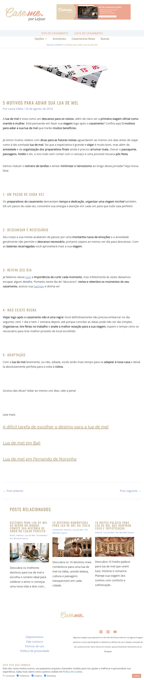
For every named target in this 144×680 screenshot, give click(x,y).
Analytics (38, 676)
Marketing (51, 676)
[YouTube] (115, 631)
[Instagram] (101, 631)
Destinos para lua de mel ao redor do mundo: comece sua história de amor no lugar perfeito (29, 526)
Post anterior (13, 490)
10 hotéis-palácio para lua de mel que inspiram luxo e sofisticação (113, 525)
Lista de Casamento (88, 33)
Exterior (20, 535)
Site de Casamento (54, 33)
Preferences (24, 676)
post (28, 277)
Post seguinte (130, 490)
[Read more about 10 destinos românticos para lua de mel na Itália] (72, 547)
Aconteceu (59, 38)
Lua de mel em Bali (21, 443)
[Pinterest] (108, 631)
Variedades (41, 535)
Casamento (57, 529)
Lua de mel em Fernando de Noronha (39, 459)
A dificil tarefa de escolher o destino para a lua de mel (56, 427)
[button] (45, 39)
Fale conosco (34, 641)
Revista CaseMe (54, 44)
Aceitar (137, 676)
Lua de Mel (30, 535)
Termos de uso (34, 646)
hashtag (39, 286)
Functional (10, 676)
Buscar (105, 38)
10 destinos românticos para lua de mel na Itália (71, 524)
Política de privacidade (34, 651)
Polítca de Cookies (72, 671)
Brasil (12, 535)
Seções (39, 38)
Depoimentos (34, 637)
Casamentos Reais (83, 38)
